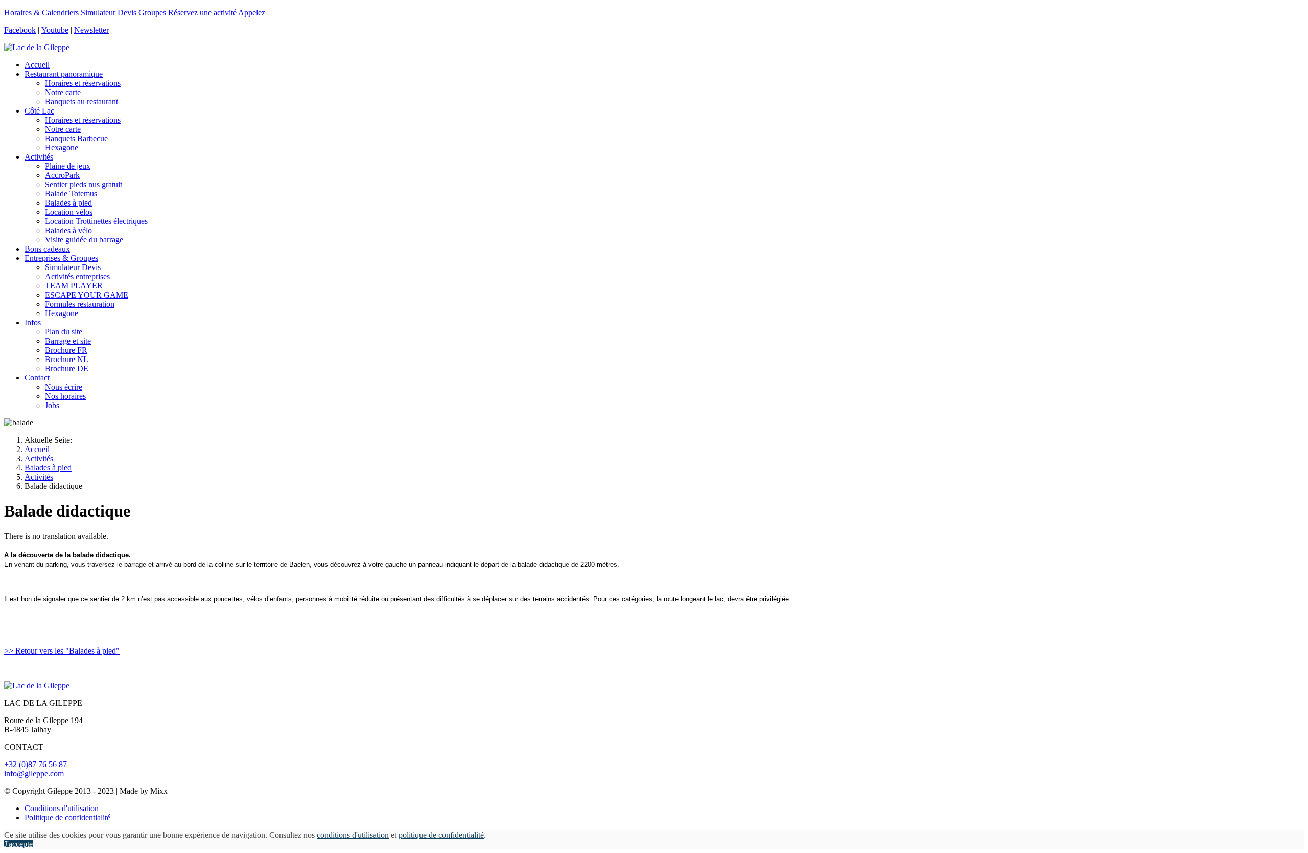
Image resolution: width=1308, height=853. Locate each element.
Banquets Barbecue (76, 138)
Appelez (251, 12)
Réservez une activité (202, 12)
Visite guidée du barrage (84, 239)
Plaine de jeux (67, 166)
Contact (37, 377)
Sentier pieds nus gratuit (83, 184)
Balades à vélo (68, 230)
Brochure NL (66, 359)
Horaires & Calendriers (41, 12)
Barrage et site (68, 340)
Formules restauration (79, 304)
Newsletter (91, 30)
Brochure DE (66, 368)
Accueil (37, 64)
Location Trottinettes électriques (96, 221)
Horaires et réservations (83, 83)
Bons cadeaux (47, 248)
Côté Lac (39, 110)
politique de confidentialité (441, 834)
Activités (39, 156)
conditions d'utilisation (353, 834)
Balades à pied (68, 202)
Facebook (20, 30)
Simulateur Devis (73, 267)
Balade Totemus (71, 193)
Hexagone (61, 147)
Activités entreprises (77, 276)
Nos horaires (65, 396)
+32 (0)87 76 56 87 (35, 764)
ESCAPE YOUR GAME (86, 294)
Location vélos (68, 212)
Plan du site (63, 331)
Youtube (54, 30)
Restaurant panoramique (64, 74)
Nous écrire (63, 387)
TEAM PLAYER (74, 285)
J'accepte (18, 844)
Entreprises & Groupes (61, 258)
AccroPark (62, 175)
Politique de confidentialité (67, 817)
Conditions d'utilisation (62, 808)
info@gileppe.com (34, 773)
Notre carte (63, 92)
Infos (33, 322)
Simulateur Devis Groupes (123, 12)
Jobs (52, 405)
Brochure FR (66, 350)
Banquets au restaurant (81, 101)
